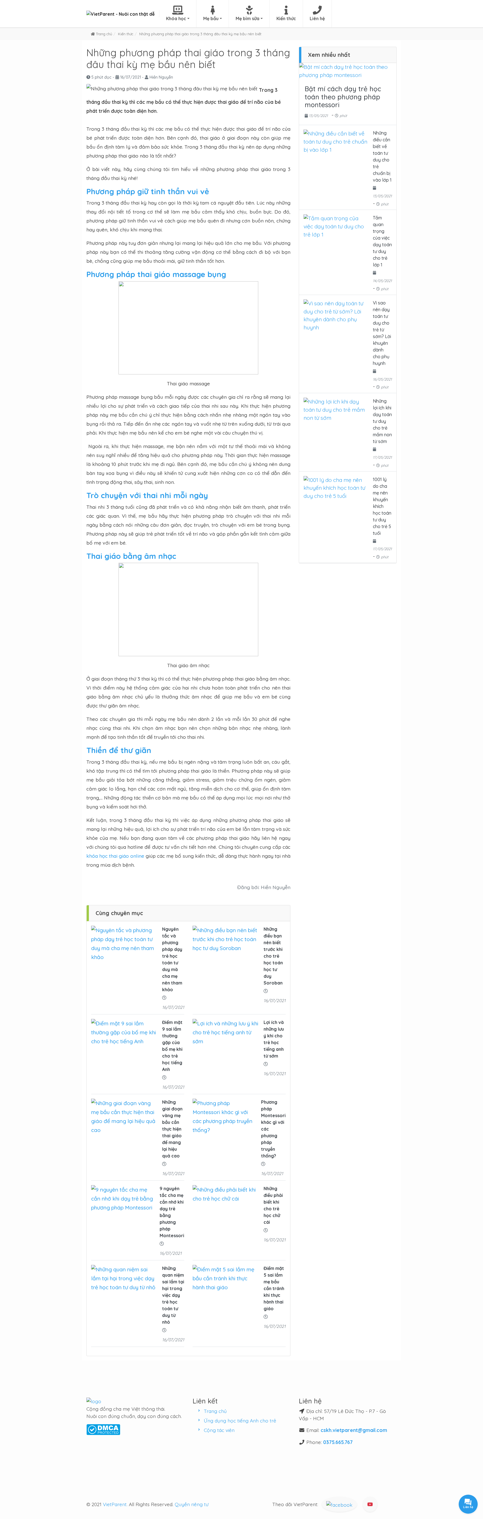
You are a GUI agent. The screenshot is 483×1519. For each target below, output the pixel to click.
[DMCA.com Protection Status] (103, 1429)
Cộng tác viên (219, 1430)
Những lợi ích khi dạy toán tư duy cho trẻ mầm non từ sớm (382, 421)
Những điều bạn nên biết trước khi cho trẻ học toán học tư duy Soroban (273, 956)
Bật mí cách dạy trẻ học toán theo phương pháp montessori (343, 97)
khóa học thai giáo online (115, 856)
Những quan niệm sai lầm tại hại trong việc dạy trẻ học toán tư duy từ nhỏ (173, 1295)
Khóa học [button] (176, 18)
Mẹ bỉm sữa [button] (247, 18)
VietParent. (115, 1504)
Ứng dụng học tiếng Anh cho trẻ (240, 1420)
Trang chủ (215, 1411)
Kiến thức (286, 18)
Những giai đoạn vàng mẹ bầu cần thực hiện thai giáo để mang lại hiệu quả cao (172, 1129)
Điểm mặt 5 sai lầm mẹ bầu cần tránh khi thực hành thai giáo (274, 1288)
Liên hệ (317, 18)
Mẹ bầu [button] (211, 18)
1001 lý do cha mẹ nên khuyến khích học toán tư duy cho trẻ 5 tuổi (382, 506)
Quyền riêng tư (192, 1504)
